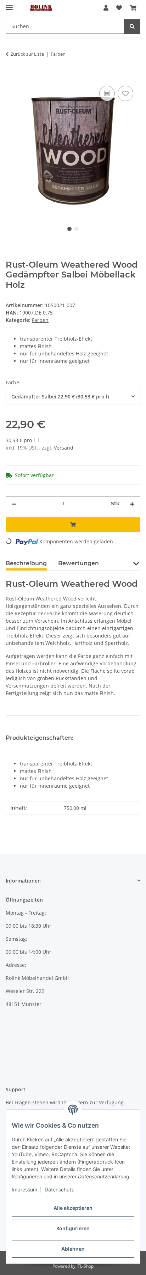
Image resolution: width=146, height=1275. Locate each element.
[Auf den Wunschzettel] (125, 93)
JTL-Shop (85, 1266)
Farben (40, 320)
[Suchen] (132, 26)
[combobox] (73, 396)
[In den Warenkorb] (11, 76)
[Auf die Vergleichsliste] (107, 93)
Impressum (24, 1189)
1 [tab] (69, 229)
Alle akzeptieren (73, 1208)
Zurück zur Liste (27, 54)
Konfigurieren (73, 1228)
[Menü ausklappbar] (9, 4)
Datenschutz (59, 1189)
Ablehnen (73, 1249)
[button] (106, 8)
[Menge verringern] (14, 503)
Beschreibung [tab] (26, 563)
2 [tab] (76, 229)
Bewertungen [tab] (78, 563)
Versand (63, 447)
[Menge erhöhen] (132, 503)
